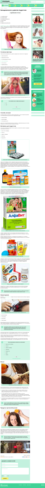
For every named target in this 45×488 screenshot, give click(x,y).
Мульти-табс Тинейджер (9, 344)
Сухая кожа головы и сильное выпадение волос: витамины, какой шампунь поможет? (38, 60)
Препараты (32, 5)
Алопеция (6, 5)
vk (42, 485)
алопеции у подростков (7, 296)
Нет (6, 104)
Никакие (7, 354)
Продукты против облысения (5, 22)
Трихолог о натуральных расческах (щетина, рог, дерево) (40, 100)
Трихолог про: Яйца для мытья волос (40, 104)
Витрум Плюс (8, 351)
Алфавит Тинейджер (9, 347)
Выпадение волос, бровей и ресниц (37, 48)
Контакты (24, 484)
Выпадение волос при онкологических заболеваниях (38, 37)
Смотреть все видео (38, 108)
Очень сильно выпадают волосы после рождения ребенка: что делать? (37, 75)
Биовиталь (7, 349)
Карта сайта (29, 484)
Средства (25, 5)
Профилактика (40, 5)
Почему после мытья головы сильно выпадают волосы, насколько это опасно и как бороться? (37, 25)
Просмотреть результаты (16, 108)
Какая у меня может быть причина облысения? (38, 78)
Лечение (18, 5)
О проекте (20, 484)
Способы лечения (4, 17)
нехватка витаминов (4, 61)
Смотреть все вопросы (38, 86)
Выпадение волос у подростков (5, 25)
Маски (12, 5)
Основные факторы (4, 16)
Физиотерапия (3, 20)
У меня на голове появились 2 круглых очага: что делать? (38, 81)
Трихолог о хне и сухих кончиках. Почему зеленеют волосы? (39, 95)
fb (43, 485)
